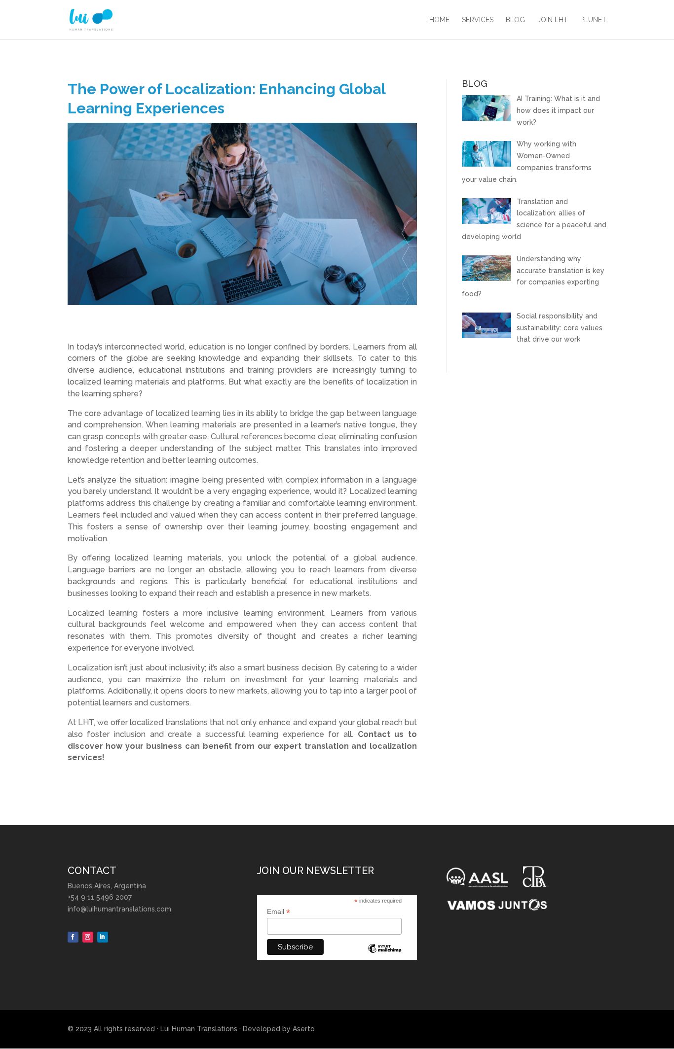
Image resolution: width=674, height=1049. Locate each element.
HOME (439, 20)
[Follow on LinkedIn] (102, 937)
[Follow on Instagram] (87, 937)
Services (477, 20)
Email (278, 911)
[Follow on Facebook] (73, 937)
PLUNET (593, 20)
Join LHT (552, 20)
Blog (515, 20)
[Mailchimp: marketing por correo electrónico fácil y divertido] (384, 956)
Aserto (304, 1029)
